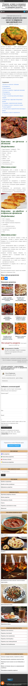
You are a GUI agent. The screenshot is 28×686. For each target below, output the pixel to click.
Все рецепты (5, 454)
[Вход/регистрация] (24, 11)
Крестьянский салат (6, 604)
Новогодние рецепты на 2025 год (14, 16)
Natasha (11, 24)
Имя (2, 410)
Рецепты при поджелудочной (9, 641)
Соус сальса (4, 535)
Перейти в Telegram (14, 445)
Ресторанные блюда (6, 500)
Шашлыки (3, 508)
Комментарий (5, 393)
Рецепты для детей (6, 633)
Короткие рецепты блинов (8, 494)
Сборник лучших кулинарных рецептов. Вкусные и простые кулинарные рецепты (14, 5)
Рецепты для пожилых (7, 630)
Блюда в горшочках (6, 481)
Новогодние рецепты (8, 456)
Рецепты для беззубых (7, 638)
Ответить (5, 380)
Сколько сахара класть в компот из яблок (12, 656)
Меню (3, 1)
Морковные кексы (6, 624)
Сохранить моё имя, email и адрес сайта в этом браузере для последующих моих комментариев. (13, 423)
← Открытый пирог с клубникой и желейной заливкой (13, 358)
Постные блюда (6, 459)
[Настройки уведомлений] (2, 683)
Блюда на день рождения (7, 484)
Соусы (3, 502)
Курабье (3, 551)
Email (2, 415)
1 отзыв (16, 24)
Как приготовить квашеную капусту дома (12, 659)
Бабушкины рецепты (6, 487)
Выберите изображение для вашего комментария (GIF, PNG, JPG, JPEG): (10, 431)
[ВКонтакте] (6, 278)
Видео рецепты (5, 497)
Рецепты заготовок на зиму (8, 505)
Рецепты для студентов (8, 636)
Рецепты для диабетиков (8, 644)
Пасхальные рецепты (8, 462)
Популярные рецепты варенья (9, 670)
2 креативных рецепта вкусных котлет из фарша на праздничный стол (14, 20)
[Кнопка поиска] (26, 11)
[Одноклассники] (2, 278)
